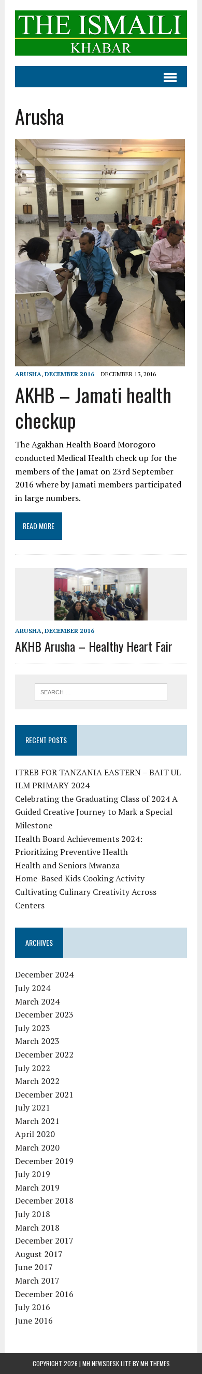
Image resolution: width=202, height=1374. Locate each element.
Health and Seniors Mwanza (67, 865)
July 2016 (32, 1307)
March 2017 (37, 1280)
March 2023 (37, 1041)
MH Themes (155, 1363)
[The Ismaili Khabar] (101, 33)
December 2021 (44, 1094)
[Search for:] (101, 691)
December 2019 (44, 1161)
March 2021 (37, 1121)
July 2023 (32, 1028)
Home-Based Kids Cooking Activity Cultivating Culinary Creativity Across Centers (85, 891)
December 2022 (44, 1054)
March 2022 (37, 1081)
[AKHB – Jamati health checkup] (100, 359)
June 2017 (34, 1267)
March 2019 (37, 1187)
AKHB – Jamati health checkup (93, 407)
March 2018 (37, 1227)
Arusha (28, 374)
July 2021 (32, 1107)
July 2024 (32, 988)
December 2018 (44, 1200)
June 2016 (34, 1320)
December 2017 (44, 1240)
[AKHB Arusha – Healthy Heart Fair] (101, 613)
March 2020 (37, 1147)
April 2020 (35, 1134)
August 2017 (39, 1254)
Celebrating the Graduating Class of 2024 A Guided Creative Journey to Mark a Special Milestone (96, 812)
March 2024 (37, 1001)
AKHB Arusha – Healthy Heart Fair (93, 646)
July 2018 (32, 1214)
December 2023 (44, 1014)
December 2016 (69, 374)
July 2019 (32, 1174)
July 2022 (32, 1068)
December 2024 (44, 974)
